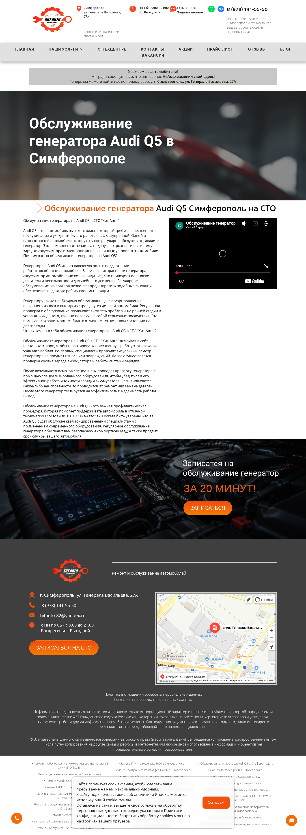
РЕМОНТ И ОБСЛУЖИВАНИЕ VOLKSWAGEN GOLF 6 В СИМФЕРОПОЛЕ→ (70, 796)
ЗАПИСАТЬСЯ (207, 508)
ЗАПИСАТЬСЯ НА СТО (64, 647)
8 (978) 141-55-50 (247, 9)
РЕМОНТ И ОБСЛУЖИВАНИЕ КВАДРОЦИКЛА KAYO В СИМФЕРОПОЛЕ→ (236, 798)
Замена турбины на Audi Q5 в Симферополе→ (236, 790)
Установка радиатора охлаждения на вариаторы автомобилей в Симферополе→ (236, 809)
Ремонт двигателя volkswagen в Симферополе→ (71, 774)
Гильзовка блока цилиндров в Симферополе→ (154, 777)
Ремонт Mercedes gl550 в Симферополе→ (236, 770)
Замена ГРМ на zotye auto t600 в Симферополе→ (154, 763)
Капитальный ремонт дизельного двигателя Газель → (236, 824)
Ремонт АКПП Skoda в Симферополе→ (71, 787)
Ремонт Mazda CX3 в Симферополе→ (71, 781)
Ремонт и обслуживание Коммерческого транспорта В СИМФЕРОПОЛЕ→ (71, 765)
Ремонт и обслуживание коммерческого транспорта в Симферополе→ (70, 806)
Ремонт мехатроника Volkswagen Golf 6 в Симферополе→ (153, 770)
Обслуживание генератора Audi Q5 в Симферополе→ (236, 763)
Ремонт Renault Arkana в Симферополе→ (236, 817)
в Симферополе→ (251, 783)
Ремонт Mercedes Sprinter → (70, 815)
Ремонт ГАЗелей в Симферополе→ (237, 777)
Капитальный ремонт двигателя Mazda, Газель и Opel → (70, 821)
